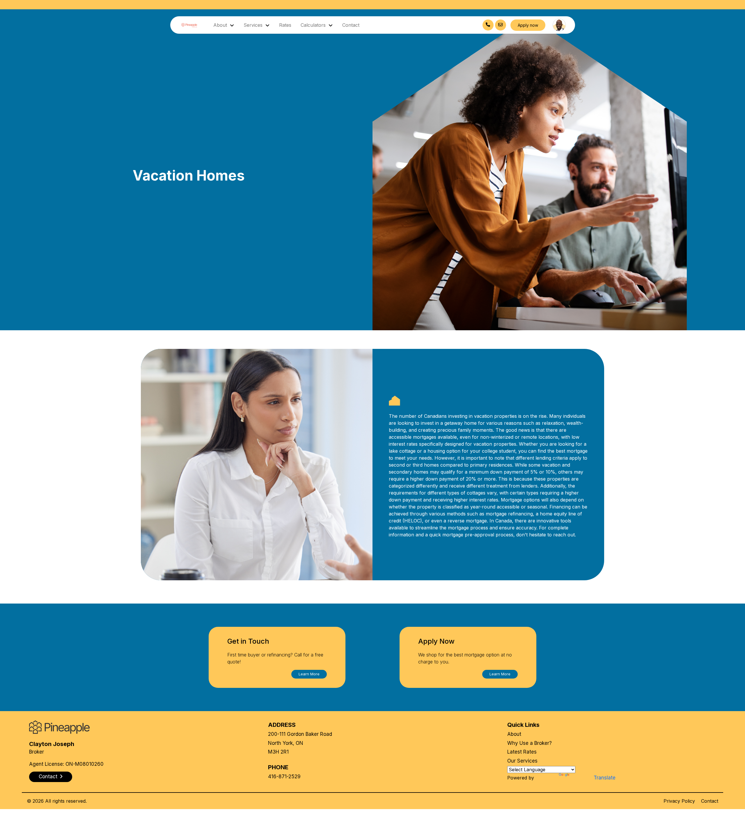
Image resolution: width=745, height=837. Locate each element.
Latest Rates (522, 752)
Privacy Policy (679, 801)
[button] (309, 674)
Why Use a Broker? (529, 743)
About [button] (220, 25)
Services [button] (254, 25)
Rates (285, 25)
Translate (604, 778)
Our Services (522, 761)
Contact (350, 25)
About (514, 734)
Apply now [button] (528, 25)
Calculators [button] (314, 25)
